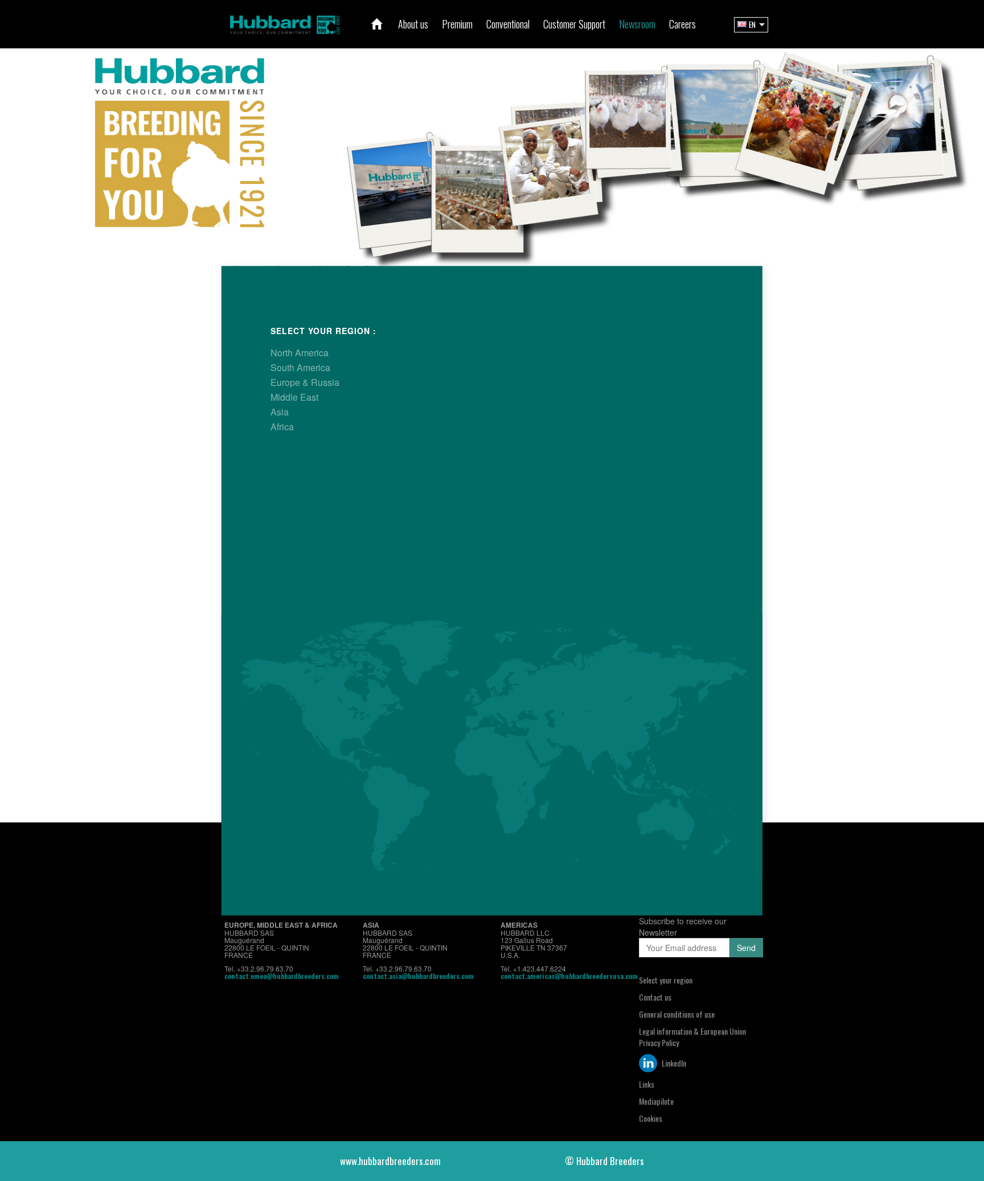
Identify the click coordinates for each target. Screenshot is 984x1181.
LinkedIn (673, 1063)
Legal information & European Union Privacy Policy (692, 1036)
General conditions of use (677, 1014)
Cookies (650, 1118)
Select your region (665, 980)
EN (752, 24)
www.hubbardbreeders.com (390, 1161)
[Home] (377, 24)
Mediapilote (656, 1101)
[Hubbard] (284, 23)
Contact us (655, 997)
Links (646, 1084)
